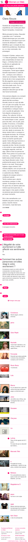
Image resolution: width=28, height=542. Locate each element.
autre (5, 296)
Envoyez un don (5, 535)
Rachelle (13, 342)
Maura (12, 385)
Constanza (14, 312)
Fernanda (13, 354)
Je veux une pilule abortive (14, 5)
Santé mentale (8, 239)
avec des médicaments (10, 224)
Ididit (12, 504)
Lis (11, 428)
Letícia (12, 438)
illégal (5, 288)
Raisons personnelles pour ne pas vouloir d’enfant (14, 235)
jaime (12, 322)
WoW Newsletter (19, 535)
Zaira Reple (14, 332)
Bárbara (13, 473)
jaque (12, 494)
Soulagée (6, 215)
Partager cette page (14, 300)
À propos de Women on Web (7, 529)
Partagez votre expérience (17, 22)
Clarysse (13, 418)
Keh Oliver (14, 515)
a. (11, 461)
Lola (11, 375)
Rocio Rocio (14, 365)
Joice (12, 397)
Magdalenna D (15, 484)
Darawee (13, 408)
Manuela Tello (15, 451)
